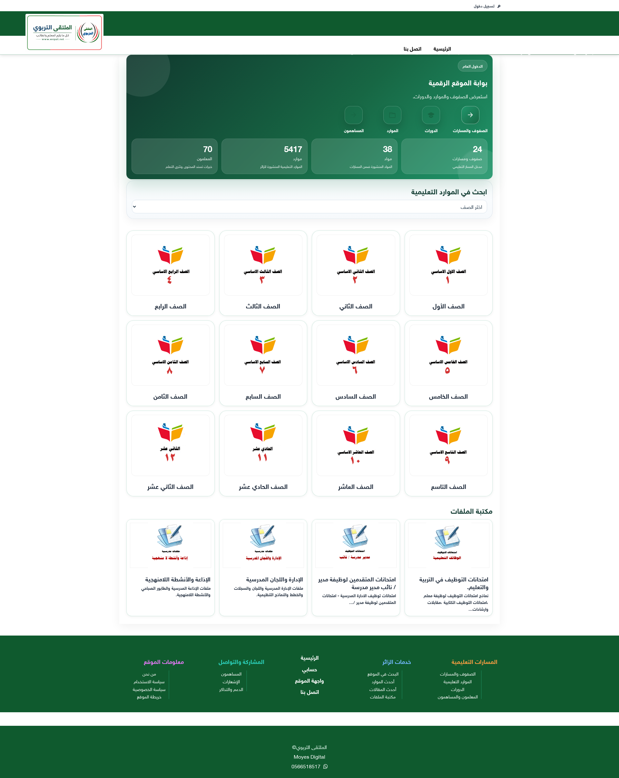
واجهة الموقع (309, 679)
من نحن (149, 673)
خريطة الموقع (149, 696)
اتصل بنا (412, 48)
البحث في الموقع (383, 673)
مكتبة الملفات (383, 696)
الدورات (457, 688)
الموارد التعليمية (458, 681)
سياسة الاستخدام (149, 681)
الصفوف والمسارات (458, 673)
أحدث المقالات (382, 688)
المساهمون (231, 673)
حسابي (309, 668)
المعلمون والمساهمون (458, 696)
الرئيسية (442, 48)
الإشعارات (231, 681)
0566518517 (306, 765)
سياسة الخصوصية (149, 688)
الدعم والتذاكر (231, 688)
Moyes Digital (309, 756)
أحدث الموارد (383, 681)
